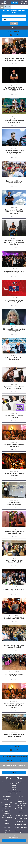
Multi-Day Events (7, 806)
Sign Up (14, 772)
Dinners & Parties (7, 810)
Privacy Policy (21, 821)
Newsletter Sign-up (21, 818)
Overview (7, 823)
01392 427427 (14, 793)
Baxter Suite (7, 832)
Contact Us (24, 3)
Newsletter (21, 765)
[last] (17, 35)
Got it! (14, 841)
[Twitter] (22, 2)
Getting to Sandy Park (21, 803)
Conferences (7, 804)
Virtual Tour (21, 800)
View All (9, 760)
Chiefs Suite (7, 830)
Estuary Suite (7, 829)
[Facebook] (24, 2)
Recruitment (7, 796)
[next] (14, 35)
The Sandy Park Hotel (21, 815)
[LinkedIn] (25, 2)
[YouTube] (26, 2)
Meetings (7, 808)
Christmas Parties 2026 (7, 803)
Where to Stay (21, 805)
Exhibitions (7, 812)
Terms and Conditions (21, 809)
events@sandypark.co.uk (14, 792)
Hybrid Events (7, 815)
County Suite (7, 827)
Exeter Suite (7, 825)
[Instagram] (21, 2)
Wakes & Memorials (7, 817)
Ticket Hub (14, 2)
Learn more (16, 837)
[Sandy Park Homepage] (5, 2)
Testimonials (21, 801)
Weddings (7, 813)
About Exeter (21, 807)
